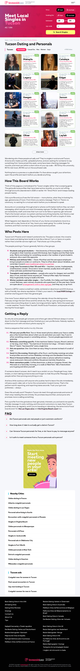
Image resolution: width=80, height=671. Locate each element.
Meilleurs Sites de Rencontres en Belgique (58, 608)
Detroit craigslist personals (19, 554)
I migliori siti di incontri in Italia (54, 650)
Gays (49, 49)
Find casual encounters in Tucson (21, 582)
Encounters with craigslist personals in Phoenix (27, 517)
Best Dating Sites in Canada (53, 616)
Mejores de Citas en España (15, 636)
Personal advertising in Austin (20, 512)
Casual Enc (31, 49)
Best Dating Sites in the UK (53, 626)
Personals (16, 40)
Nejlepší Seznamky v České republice (18, 626)
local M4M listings (64, 291)
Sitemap (8, 611)
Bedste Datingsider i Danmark (16, 632)
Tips (6, 620)
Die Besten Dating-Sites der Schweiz (56, 619)
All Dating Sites (10, 605)
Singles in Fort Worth (16, 545)
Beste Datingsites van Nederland (55, 629)
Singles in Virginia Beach (18, 522)
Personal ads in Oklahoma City (20, 540)
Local (11, 40)
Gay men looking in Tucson (18, 587)
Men (37, 49)
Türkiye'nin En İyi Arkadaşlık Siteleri (56, 647)
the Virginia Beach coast (48, 409)
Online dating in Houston (18, 559)
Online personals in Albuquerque (21, 526)
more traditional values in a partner (39, 264)
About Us (8, 617)
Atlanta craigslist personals (19, 503)
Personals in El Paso (16, 531)
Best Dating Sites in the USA (15, 601)
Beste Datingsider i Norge (52, 632)
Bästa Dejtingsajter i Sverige (53, 644)
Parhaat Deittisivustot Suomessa (17, 639)
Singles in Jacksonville (17, 536)
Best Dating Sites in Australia (54, 605)
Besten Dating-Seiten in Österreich (56, 601)
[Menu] (73, 3)
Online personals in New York (19, 550)
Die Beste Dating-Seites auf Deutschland (20, 629)
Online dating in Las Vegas (18, 508)
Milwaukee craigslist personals (20, 564)
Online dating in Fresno (17, 498)
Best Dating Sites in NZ (51, 636)
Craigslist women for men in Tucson (22, 591)
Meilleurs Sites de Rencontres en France (20, 642)
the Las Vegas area (26, 409)
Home (6, 40)
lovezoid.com (24, 664)
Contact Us (9, 614)
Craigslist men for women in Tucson (22, 577)
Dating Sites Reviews (12, 608)
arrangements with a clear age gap (37, 284)
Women (43, 49)
